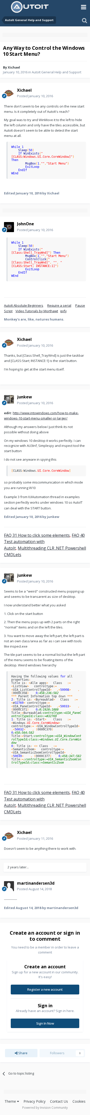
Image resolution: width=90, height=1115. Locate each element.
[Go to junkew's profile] (9, 400)
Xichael (14, 67)
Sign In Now (45, 1023)
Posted (35, 96)
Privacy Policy (35, 1101)
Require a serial (59, 305)
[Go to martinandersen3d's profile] (9, 886)
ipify (63, 311)
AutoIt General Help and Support (56, 72)
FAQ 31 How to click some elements (37, 535)
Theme (10, 1101)
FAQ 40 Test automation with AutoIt (44, 542)
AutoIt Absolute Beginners (23, 305)
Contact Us (59, 1101)
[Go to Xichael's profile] (9, 93)
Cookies (79, 1101)
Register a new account (45, 989)
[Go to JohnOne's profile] (9, 227)
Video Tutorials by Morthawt (37, 311)
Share (23, 1053)
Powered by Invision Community (45, 1107)
